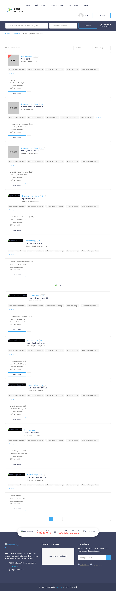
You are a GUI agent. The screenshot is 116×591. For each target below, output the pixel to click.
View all (11, 73)
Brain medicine (86, 117)
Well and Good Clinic (37, 388)
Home (7, 34)
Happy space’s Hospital (32, 107)
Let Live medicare (34, 243)
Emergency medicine (29, 104)
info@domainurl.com (16, 566)
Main (28, 5)
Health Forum (39, 5)
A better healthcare (36, 343)
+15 (35, 56)
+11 (41, 148)
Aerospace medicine (35, 69)
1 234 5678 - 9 (44, 533)
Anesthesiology (72, 69)
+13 (39, 241)
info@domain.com (69, 533)
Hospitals (16, 34)
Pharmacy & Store (56, 5)
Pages (85, 5)
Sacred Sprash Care (36, 477)
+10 (41, 104)
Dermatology (26, 56)
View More (17, 93)
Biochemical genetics (89, 69)
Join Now (101, 15)
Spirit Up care (28, 198)
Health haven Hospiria (39, 298)
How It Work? (73, 5)
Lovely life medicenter (31, 151)
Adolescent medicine (16, 69)
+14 (41, 340)
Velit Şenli (25, 59)
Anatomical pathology (55, 69)
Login (87, 15)
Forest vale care (31, 432)
